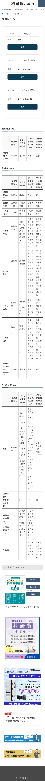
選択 (22, 47)
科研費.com (25, 778)
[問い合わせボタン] (42, 3)
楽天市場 (33, 587)
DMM (33, 594)
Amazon (33, 580)
